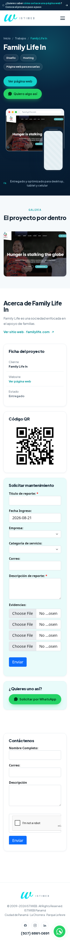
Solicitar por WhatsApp (37, 699)
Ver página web (20, 81)
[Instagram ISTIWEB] (35, 925)
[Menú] (62, 18)
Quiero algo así (25, 94)
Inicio (7, 38)
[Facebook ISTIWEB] (25, 925)
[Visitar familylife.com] (35, 133)
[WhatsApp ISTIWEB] (59, 931)
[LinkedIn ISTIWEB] (44, 925)
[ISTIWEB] (26, 895)
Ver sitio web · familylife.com (27, 332)
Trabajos (20, 38)
